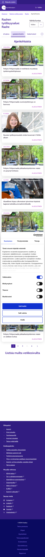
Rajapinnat (22, 553)
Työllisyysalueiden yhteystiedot (16, 450)
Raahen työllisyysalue (16, 14)
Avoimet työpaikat (12, 438)
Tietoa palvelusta (22, 526)
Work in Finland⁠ (11, 486)
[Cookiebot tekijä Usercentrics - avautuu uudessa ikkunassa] (33, 235)
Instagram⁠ (9, 500)
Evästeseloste (22, 542)
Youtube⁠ (8, 509)
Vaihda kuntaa (35, 20)
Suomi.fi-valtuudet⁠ (12, 492)
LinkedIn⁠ (9, 503)
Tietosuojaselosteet (23, 538)
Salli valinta (22, 313)
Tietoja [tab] (36, 241)
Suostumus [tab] (8, 241)
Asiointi (8, 429)
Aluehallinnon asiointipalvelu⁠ (15, 479)
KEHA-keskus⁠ (10, 473)
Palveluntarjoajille (22, 549)
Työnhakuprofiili (11, 435)
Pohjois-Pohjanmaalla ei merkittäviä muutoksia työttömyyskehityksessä (20, 70)
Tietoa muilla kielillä (12, 441)
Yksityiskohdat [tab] (22, 241)
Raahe (27, 14)
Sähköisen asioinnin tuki (13, 453)
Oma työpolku (10, 432)
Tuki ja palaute (10, 465)
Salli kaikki (22, 306)
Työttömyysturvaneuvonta (14, 456)
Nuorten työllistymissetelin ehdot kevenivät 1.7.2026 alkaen (22, 136)
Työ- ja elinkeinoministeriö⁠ (14, 476)
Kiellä (23, 320)
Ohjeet (22, 530)
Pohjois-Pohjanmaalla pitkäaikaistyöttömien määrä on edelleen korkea (21, 335)
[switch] (40, 283)
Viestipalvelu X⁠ (10, 512)
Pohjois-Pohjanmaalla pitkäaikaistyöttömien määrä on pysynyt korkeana (21, 169)
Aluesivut (4, 14)
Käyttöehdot (22, 534)
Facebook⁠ (9, 506)
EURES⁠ (8, 489)
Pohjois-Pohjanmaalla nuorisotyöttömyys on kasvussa (19, 103)
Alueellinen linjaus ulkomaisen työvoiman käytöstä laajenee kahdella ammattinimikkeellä (21, 202)
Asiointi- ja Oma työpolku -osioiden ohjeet (19, 462)
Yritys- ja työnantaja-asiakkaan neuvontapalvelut (21, 459)
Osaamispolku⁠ (10, 483)
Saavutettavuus (22, 546)
